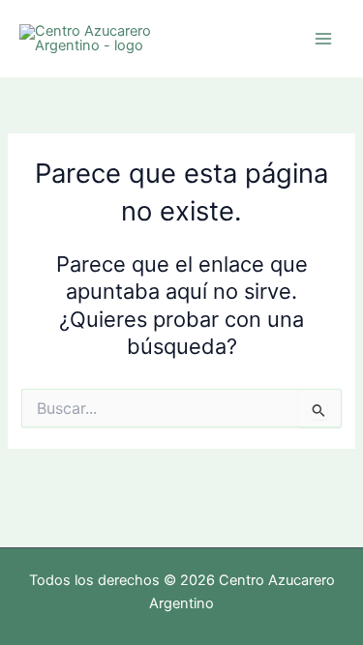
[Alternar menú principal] (323, 38)
